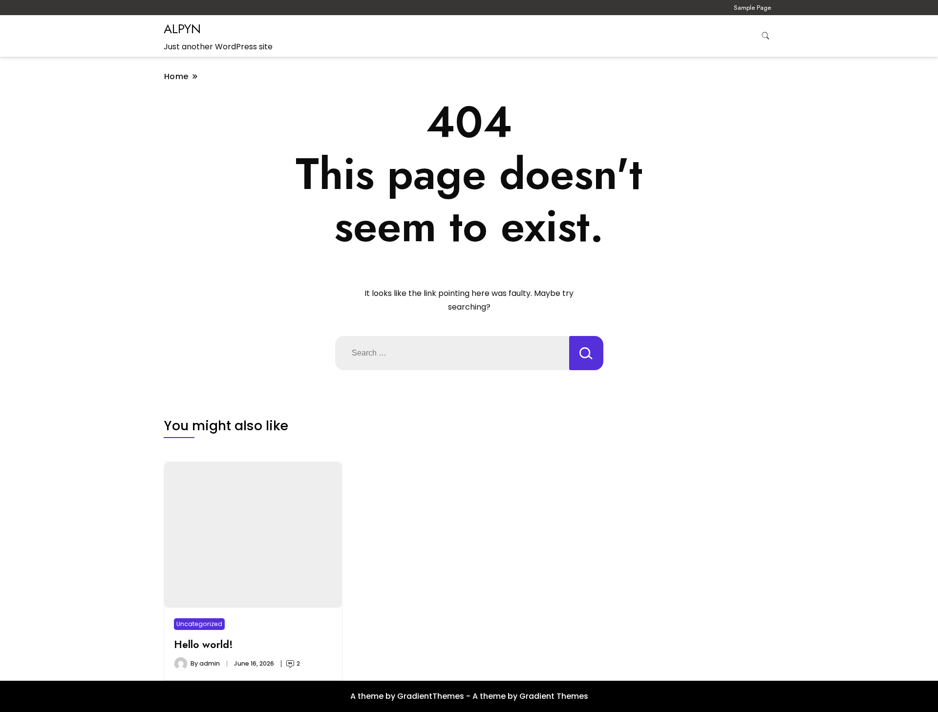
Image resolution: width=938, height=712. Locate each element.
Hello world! (203, 644)
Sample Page (752, 7)
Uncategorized (199, 624)
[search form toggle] (765, 36)
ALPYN (182, 29)
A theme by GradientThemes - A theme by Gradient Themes (469, 696)
